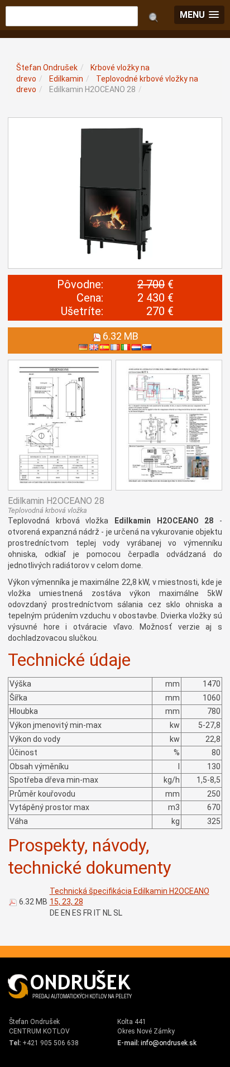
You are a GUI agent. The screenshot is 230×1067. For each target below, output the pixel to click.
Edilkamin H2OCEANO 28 (92, 89)
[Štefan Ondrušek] (70, 985)
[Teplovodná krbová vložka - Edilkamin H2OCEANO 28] (115, 193)
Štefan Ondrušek (47, 67)
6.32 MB (33, 901)
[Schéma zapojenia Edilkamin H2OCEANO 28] (169, 425)
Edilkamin (66, 78)
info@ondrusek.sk (169, 1043)
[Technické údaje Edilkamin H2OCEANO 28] (60, 425)
